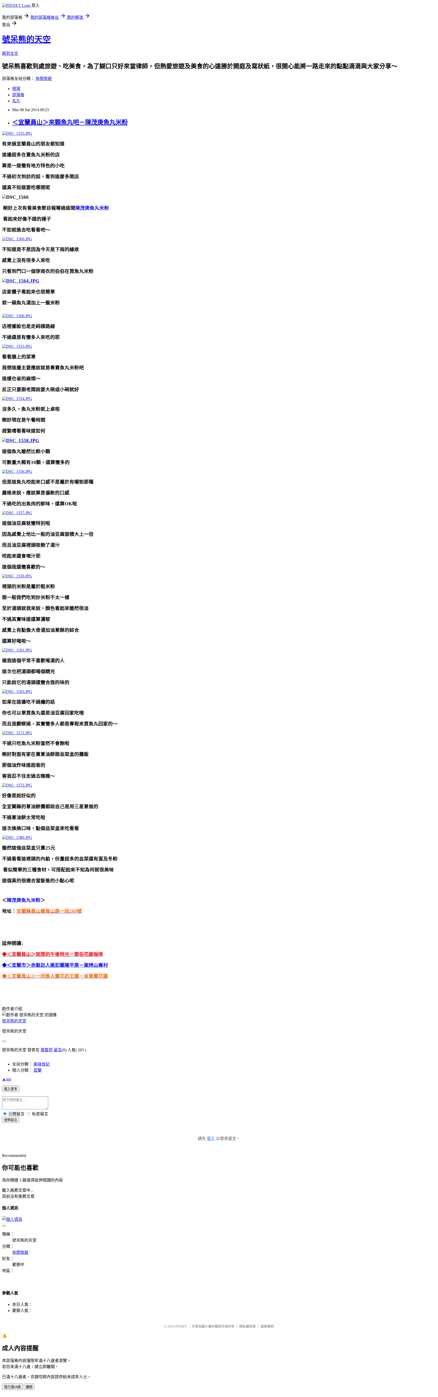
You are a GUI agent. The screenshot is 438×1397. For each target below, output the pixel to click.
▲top (6, 1079)
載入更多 (10, 1089)
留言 (58, 1050)
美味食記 (41, 1064)
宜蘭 (37, 1070)
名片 (16, 101)
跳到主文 (10, 53)
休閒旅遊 (43, 78)
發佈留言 (10, 1120)
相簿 (16, 89)
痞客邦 (47, 1050)
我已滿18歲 (12, 1387)
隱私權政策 (247, 1326)
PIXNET (181, 1326)
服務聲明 (267, 1326)
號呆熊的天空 (26, 39)
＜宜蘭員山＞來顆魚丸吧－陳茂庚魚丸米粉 (70, 122)
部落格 (18, 95)
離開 (29, 1387)
